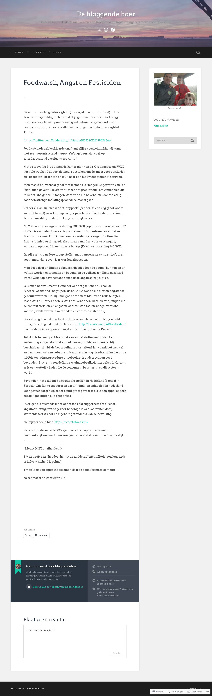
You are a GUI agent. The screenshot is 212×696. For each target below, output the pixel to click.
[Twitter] (99, 29)
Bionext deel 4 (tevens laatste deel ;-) (111, 582)
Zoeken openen (198, 52)
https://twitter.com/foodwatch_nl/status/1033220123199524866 (67, 140)
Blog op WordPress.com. (28, 688)
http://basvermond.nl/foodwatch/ (102, 324)
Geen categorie (107, 571)
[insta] (106, 29)
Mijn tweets (161, 125)
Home (19, 52)
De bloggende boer (106, 14)
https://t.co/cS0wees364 (71, 422)
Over (57, 52)
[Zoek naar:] (175, 140)
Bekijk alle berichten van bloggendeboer (57, 586)
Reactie (117, 653)
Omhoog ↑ (194, 688)
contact (38, 52)
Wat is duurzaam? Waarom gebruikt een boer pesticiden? (115, 592)
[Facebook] (112, 29)
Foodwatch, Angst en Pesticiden (72, 82)
